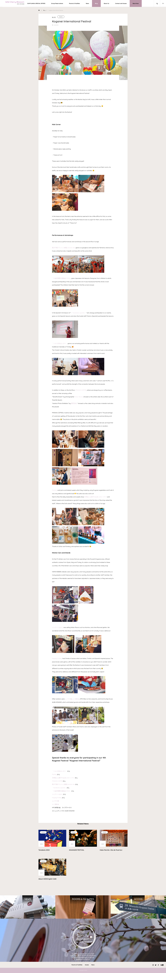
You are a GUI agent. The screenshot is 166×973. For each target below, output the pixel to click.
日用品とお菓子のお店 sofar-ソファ (95, 497)
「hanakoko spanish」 (78, 313)
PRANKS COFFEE (80, 390)
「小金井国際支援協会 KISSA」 (61, 791)
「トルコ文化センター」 (59, 343)
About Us (106, 3)
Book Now (136, 3)
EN (163, 3)
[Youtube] (162, 965)
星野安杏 (74, 403)
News (87, 3)
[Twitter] (155, 965)
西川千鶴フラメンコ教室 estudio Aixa (63, 247)
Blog (96, 3)
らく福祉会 (75, 699)
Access (87, 965)
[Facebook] (158, 965)
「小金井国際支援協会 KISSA (61, 278)
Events (61, 16)
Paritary (54, 490)
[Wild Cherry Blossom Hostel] (14, 3)
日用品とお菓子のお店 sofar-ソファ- (63, 778)
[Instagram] (153, 965)
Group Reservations (57, 3)
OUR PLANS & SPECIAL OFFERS (36, 3)
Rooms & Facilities (74, 3)
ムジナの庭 (68, 699)
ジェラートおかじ (57, 627)
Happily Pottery (57, 658)
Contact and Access (121, 3)
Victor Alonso (79, 397)
